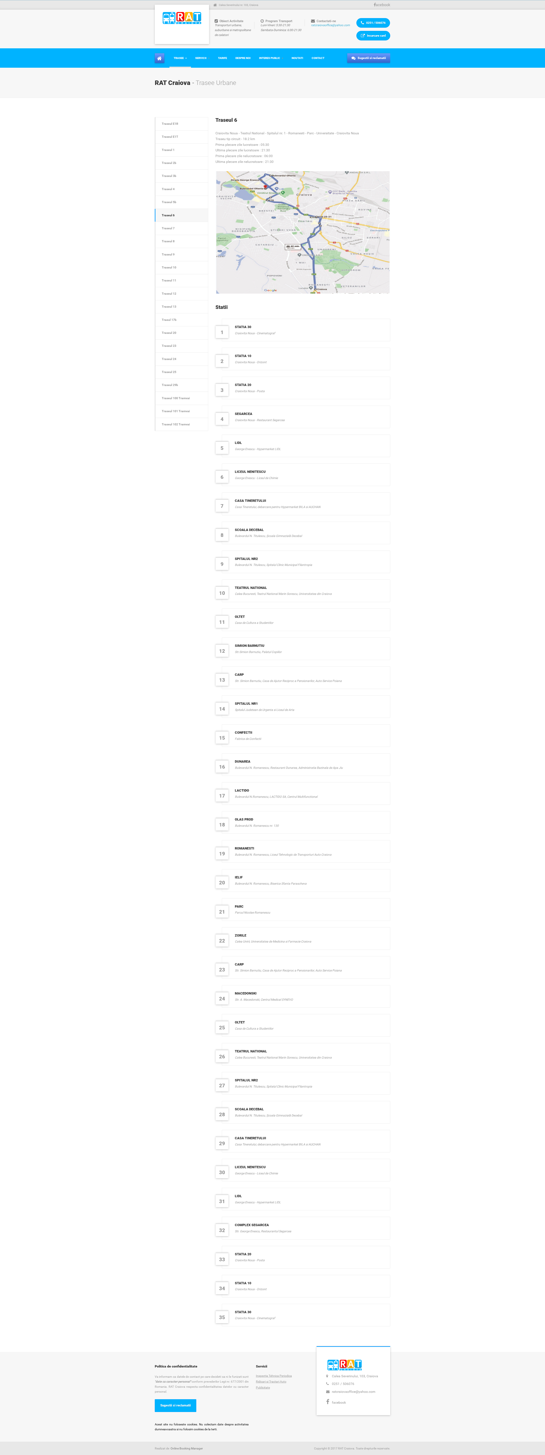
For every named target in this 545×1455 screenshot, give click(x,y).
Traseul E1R (170, 123)
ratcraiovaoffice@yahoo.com (330, 25)
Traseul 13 (169, 306)
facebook (339, 1402)
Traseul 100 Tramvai (176, 398)
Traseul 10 (169, 267)
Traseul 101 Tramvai (176, 411)
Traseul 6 (168, 215)
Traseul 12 (169, 293)
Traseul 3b (169, 176)
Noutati (297, 58)
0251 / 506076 (376, 22)
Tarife (222, 58)
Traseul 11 (169, 280)
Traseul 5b (169, 202)
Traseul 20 (169, 332)
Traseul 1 (168, 150)
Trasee (179, 58)
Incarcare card (376, 35)
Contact (318, 58)
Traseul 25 (169, 372)
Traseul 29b (170, 385)
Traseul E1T (170, 136)
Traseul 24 (169, 359)
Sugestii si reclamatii (371, 58)
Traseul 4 (168, 189)
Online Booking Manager (187, 1448)
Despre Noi (243, 58)
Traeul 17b (169, 319)
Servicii (201, 58)
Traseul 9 (168, 254)
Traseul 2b (169, 163)
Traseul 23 (169, 345)
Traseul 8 (168, 241)
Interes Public (269, 58)
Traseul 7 (168, 228)
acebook (383, 5)
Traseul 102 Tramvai (176, 424)
